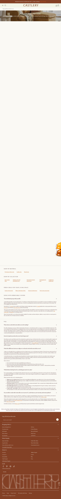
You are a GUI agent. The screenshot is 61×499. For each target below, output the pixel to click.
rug (54, 311)
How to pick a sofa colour (44, 290)
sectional (5, 307)
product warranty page (18, 400)
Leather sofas (19, 272)
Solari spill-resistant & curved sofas (31, 280)
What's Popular (5, 438)
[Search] (5, 5)
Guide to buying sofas (9, 290)
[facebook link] (3, 466)
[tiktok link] (14, 466)
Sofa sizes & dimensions (32, 290)
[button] (58, 5)
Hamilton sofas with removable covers (16, 280)
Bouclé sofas (26, 272)
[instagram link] (10, 466)
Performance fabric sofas (9, 272)
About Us (4, 450)
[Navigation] (3, 5)
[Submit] (57, 419)
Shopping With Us (6, 424)
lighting (11, 312)
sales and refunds (9, 401)
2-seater (11, 306)
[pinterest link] (7, 466)
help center (17, 403)
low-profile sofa (35, 342)
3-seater (38, 306)
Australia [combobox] (4, 471)
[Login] (56, 5)
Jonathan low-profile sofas (51, 280)
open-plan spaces (17, 307)
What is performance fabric (20, 290)
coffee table (6, 312)
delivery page (43, 397)
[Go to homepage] (30, 5)
